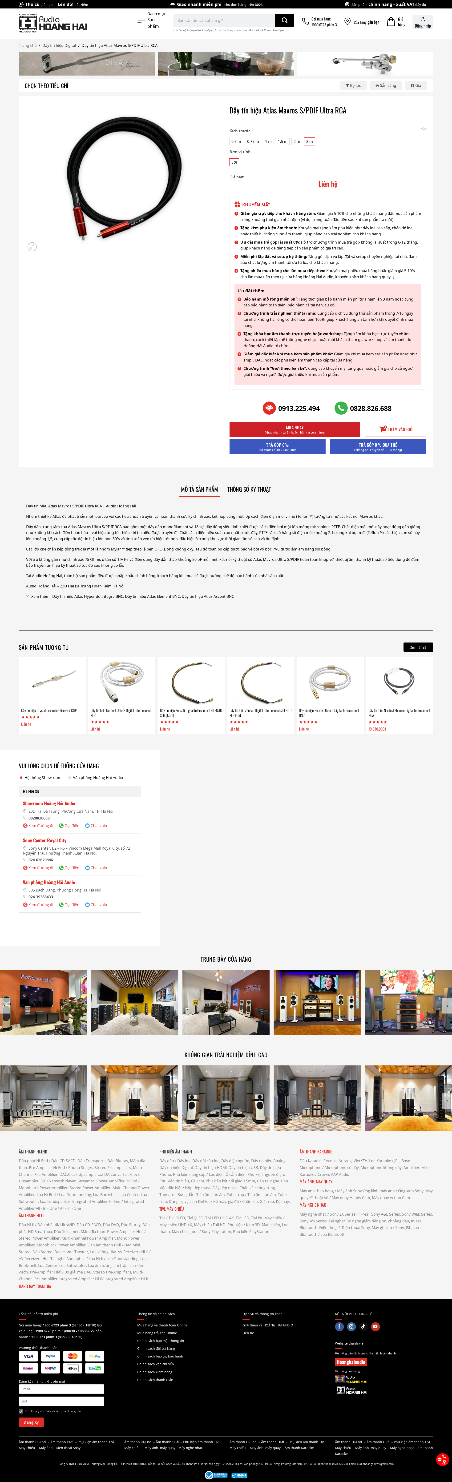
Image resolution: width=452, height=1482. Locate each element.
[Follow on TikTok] (363, 1326)
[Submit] (284, 20)
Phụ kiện (235, 1224)
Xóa (423, 128)
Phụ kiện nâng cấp (189, 1174)
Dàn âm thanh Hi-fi (104, 1245)
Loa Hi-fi (96, 1258)
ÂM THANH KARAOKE (316, 1152)
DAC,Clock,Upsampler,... (81, 1174)
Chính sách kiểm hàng (154, 1372)
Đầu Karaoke (311, 1160)
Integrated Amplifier (200, 30)
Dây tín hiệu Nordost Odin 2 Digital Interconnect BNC (329, 713)
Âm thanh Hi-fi (61, 1442)
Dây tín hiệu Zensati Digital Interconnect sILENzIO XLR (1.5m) (191, 713)
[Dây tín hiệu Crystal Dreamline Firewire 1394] (52, 682)
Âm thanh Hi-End (32, 1442)
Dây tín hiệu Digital (59, 45)
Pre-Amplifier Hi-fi (45, 1272)
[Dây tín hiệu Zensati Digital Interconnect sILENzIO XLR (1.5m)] (191, 682)
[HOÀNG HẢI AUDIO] (53, 23)
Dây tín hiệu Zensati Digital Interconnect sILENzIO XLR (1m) (260, 713)
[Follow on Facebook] (339, 1326)
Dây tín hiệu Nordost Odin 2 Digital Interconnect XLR (121, 713)
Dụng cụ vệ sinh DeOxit (189, 1201)
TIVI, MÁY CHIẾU (171, 1209)
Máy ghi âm (382, 1227)
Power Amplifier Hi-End (116, 1181)
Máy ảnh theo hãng (317, 1190)
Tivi (162, 1218)
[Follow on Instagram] (351, 1326)
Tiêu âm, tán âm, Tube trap (220, 1194)
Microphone (310, 1167)
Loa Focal (179, 30)
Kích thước (240, 131)
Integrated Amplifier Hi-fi (80, 1278)
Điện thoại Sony (68, 1448)
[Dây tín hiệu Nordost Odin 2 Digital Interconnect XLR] (121, 682)
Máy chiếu (273, 1218)
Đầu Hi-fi (26, 1224)
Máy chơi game (185, 1231)
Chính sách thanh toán (155, 1380)
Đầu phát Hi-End (33, 1160)
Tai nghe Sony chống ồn (230, 30)
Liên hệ (248, 1333)
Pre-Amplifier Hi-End (47, 1167)
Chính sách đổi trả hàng (156, 1348)
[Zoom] (32, 246)
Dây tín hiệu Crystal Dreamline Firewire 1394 (49, 710)
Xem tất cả (418, 647)
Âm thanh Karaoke (299, 1448)
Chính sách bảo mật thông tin (160, 1340)
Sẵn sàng (388, 85)
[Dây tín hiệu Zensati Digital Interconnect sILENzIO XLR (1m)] (260, 682)
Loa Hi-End (46, 1194)
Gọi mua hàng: (57, 1325)
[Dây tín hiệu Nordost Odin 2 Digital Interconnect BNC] (330, 682)
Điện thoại (328, 1227)
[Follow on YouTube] (375, 1326)
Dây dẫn (166, 1160)
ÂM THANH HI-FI (31, 1215)
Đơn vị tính (240, 152)
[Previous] (5, 1006)
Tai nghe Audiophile (67, 1258)
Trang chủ (28, 45)
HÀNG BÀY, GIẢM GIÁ (35, 1286)
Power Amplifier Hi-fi (125, 1231)
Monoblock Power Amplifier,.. (267, 30)
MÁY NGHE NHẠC (313, 1205)
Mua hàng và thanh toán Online (162, 1325)
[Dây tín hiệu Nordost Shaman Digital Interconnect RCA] (399, 682)
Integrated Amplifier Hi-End (96, 1201)
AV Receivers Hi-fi (133, 1251)
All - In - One (46, 1208)
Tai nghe (336, 1221)
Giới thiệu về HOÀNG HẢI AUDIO (267, 1325)
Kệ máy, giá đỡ (226, 1201)
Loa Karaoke (380, 1160)
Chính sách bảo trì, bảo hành (160, 1356)
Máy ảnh (46, 1448)
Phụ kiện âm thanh (93, 1442)
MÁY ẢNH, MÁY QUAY (316, 1181)
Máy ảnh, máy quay (160, 1448)
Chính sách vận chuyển (155, 1364)
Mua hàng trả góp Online (157, 1333)
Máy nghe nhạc (313, 1214)
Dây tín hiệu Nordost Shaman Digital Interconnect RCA (399, 713)
